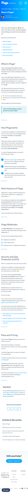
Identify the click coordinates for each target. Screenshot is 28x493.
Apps (14, 477)
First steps (16, 9)
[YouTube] (22, 488)
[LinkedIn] (27, 488)
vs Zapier (23, 474)
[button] (10, 408)
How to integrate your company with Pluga (13, 439)
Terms (15, 488)
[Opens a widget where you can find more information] (6, 490)
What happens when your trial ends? (11, 427)
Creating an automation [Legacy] (11, 436)
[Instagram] (25, 488)
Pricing (14, 474)
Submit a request (14, 461)
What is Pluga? (6, 424)
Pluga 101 (23, 9)
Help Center (14, 481)
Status (20, 488)
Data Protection (14, 479)
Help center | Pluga (6, 9)
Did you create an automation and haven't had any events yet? (13, 431)
